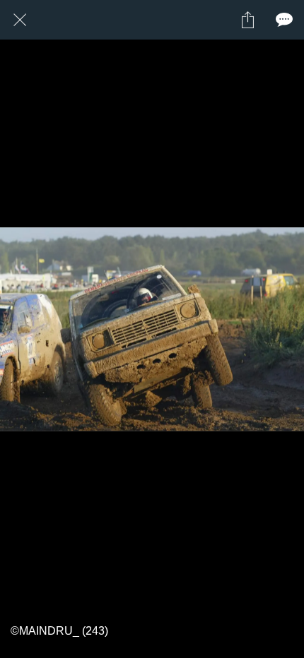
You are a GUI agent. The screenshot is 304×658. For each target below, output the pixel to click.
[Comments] (284, 20)
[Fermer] (19, 19)
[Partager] (247, 20)
